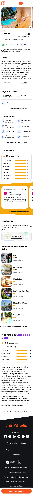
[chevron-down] (21, 345)
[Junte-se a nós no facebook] (5, 436)
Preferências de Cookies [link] (16, 486)
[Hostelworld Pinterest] (23, 436)
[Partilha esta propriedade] (30, 28)
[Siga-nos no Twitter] (9, 436)
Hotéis (18, 450)
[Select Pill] (21, 3)
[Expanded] (4, 412)
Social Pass (16, 454)
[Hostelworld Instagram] (14, 436)
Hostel (4, 30)
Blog (7, 450)
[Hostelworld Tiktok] (27, 436)
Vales (27, 477)
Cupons (21, 477)
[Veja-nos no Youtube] (18, 436)
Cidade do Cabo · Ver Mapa (13, 40)
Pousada (24, 450)
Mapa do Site (23, 481)
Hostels (12, 450)
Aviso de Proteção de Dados (16, 472)
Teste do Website (11, 481)
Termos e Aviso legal (11, 477)
